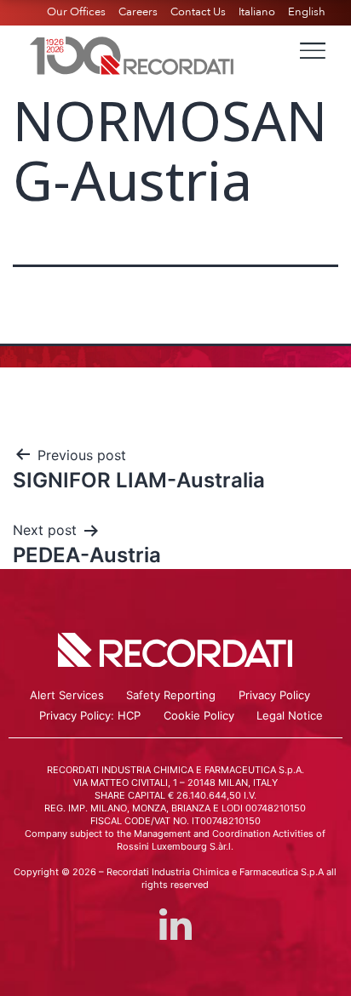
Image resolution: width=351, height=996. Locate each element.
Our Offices (76, 12)
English (306, 12)
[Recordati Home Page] (132, 53)
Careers (138, 12)
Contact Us (198, 12)
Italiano (257, 12)
